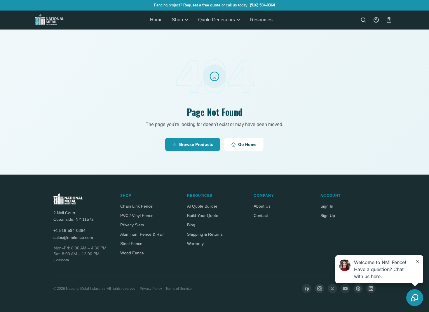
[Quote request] (389, 20)
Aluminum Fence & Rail (141, 234)
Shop (177, 19)
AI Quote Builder (202, 206)
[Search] (363, 20)
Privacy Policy (151, 289)
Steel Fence (131, 243)
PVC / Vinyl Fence (137, 215)
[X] (332, 288)
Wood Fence (132, 253)
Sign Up (327, 215)
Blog (191, 225)
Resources (261, 19)
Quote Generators (216, 19)
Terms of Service (178, 289)
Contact (261, 215)
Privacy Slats (132, 225)
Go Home (247, 144)
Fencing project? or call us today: (214, 5)
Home (156, 19)
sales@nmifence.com (73, 237)
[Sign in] (376, 20)
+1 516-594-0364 (69, 230)
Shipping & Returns (205, 234)
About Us (262, 206)
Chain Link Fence (136, 206)
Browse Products (196, 144)
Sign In (326, 206)
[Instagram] (319, 288)
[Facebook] (306, 288)
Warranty (195, 243)
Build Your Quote (202, 215)
